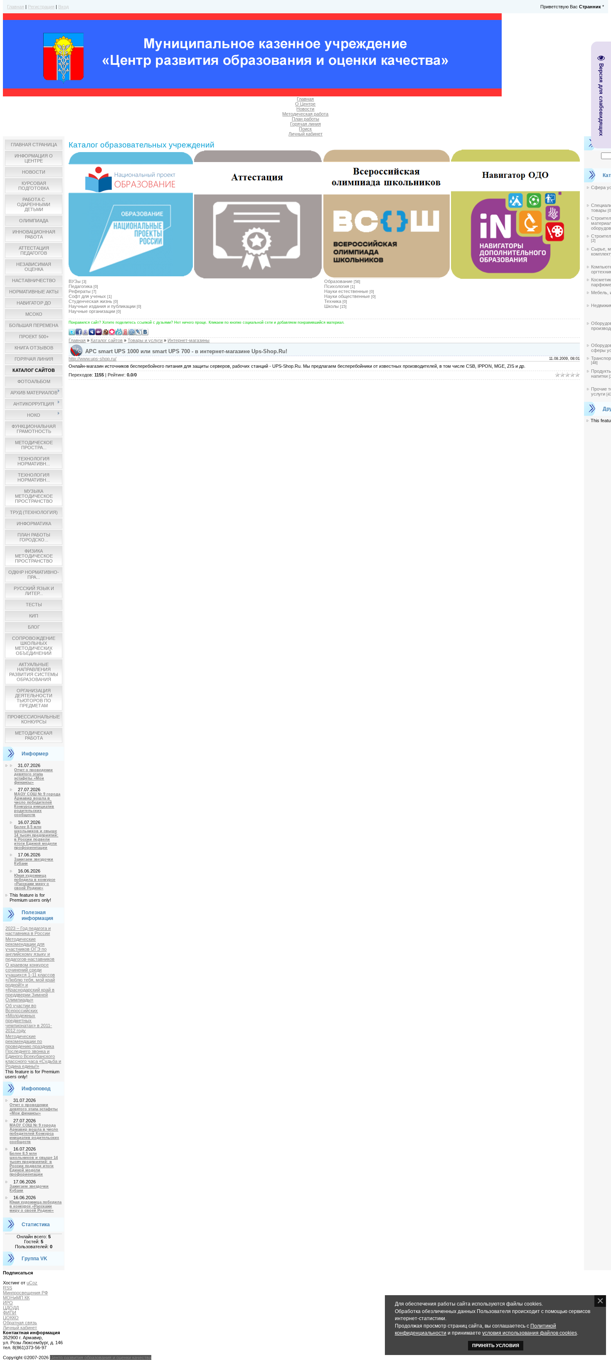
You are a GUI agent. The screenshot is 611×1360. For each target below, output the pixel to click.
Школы (331, 306)
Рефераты (80, 291)
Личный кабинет (305, 133)
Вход (63, 6)
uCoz (32, 1282)
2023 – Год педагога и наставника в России (28, 931)
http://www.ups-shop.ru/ (92, 358)
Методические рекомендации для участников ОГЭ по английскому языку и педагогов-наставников (29, 949)
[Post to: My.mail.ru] (131, 332)
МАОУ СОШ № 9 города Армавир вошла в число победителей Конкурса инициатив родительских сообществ (37, 804)
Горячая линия (305, 123)
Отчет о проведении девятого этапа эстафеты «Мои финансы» (33, 776)
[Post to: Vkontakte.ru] (145, 332)
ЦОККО (11, 1317)
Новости (305, 108)
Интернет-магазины (188, 340)
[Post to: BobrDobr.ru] (105, 332)
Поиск (305, 128)
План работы (305, 118)
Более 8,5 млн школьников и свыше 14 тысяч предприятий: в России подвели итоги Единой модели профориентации (36, 837)
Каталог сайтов (107, 340)
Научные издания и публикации (102, 306)
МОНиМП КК (16, 1297)
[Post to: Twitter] (72, 332)
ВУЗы (75, 281)
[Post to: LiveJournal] (138, 332)
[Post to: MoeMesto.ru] (118, 332)
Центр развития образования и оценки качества (100, 1357)
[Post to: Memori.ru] (111, 332)
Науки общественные (347, 296)
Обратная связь (20, 1322)
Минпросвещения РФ (25, 1292)
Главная (15, 6)
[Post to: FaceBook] (78, 332)
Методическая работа (305, 113)
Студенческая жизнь (90, 301)
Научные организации (92, 311)
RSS (7, 1287)
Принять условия (495, 1345)
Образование (338, 281)
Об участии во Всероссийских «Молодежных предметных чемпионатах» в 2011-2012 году (28, 1018)
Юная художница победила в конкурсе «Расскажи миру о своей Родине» (34, 881)
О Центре (305, 103)
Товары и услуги (145, 340)
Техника (332, 301)
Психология (336, 286)
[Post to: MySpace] (92, 332)
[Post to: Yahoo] (98, 332)
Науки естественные (346, 291)
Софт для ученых (87, 296)
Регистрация (41, 6)
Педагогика (80, 286)
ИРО (8, 1302)
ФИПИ (9, 1312)
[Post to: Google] (85, 332)
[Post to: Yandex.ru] (125, 332)
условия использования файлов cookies (529, 1332)
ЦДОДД (11, 1307)
